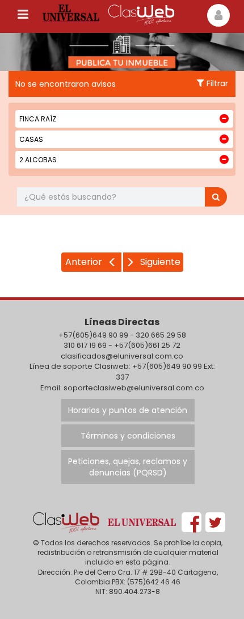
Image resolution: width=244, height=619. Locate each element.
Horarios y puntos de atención (127, 410)
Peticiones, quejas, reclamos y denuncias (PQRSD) (127, 467)
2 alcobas (38, 160)
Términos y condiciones (128, 435)
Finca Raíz (37, 119)
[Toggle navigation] (23, 14)
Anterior (83, 261)
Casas (31, 139)
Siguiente (160, 261)
